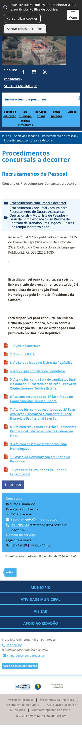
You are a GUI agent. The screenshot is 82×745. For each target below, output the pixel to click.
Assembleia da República (23, 705)
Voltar (10, 572)
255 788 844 (20, 525)
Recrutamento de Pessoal (59, 136)
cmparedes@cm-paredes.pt (25, 655)
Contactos (12, 79)
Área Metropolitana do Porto (51, 710)
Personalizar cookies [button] (22, 18)
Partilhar (14, 485)
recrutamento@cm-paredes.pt (34, 519)
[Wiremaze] (57, 686)
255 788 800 (14, 645)
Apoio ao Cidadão (25, 136)
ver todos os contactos (20, 666)
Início (5, 136)
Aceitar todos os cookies (25, 29)
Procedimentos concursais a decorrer (38, 203)
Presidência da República (57, 700)
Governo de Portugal (19, 700)
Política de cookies (43, 9)
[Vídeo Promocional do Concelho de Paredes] (34, 48)
